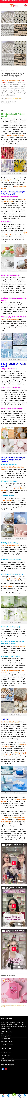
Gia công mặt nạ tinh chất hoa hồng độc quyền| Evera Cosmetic (13, 1006)
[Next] (6, 37)
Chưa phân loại (9, 98)
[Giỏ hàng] (25, 5)
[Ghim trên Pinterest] (13, 102)
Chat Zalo (8, 1097)
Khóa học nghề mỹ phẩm (7, 1044)
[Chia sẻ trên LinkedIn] (15, 102)
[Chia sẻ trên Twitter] (7, 102)
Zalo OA (24, 1097)
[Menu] (2, 5)
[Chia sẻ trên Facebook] (5, 102)
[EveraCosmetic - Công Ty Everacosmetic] (14, 5)
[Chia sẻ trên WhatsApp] (2, 102)
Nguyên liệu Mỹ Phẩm (6, 1041)
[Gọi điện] (14, 1095)
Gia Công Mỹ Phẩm (17, 98)
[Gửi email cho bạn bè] (10, 102)
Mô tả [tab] (2, 110)
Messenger (19, 1097)
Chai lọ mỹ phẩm (5, 1038)
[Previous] (2, 37)
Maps (3, 1097)
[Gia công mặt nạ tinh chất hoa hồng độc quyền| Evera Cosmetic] (14, 990)
